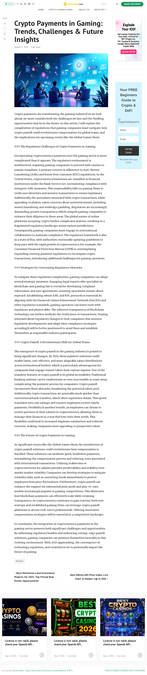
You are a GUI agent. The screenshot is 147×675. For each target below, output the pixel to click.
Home (41, 9)
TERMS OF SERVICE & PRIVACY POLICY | (120, 670)
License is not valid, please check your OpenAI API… (21, 642)
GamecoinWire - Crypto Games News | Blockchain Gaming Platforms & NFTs (42, 670)
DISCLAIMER (140, 670)
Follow (10, 4)
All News (20, 561)
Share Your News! (132, 4)
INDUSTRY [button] (99, 9)
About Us (84, 9)
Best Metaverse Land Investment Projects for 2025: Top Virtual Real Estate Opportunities (34, 576)
